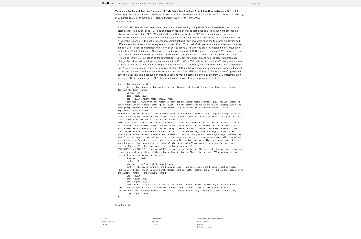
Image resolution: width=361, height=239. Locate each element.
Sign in (255, 3)
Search (155, 221)
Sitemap (200, 224)
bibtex (132, 21)
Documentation (139, 3)
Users (154, 224)
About (105, 219)
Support (170, 3)
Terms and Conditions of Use (210, 219)
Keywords (156, 219)
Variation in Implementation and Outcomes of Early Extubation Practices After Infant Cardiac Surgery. (171, 11)
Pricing (153, 3)
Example (123, 3)
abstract (123, 21)
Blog (161, 3)
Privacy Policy (203, 221)
